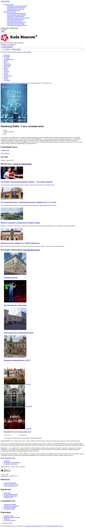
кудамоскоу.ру (5, 476)
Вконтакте (7, 461)
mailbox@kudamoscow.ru (11, 486)
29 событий (28, 406)
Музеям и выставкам (10, 507)
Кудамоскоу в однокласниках (12, 462)
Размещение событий (10, 504)
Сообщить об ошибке (10, 483)
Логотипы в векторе (10, 520)
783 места (28, 384)
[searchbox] (42, 31)
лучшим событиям (7, 47)
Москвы (21, 42)
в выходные (19, 52)
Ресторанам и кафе (9, 508)
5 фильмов (28, 428)
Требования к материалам (11, 506)
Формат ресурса (8, 497)
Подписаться (23, 435)
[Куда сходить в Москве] (19, 41)
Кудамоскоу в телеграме (11, 464)
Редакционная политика (11, 494)
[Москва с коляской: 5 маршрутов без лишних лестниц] (12, 219)
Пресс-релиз (7, 493)
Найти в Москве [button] (5, 1)
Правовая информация (10, 496)
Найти (2, 31)
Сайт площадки (5, 153)
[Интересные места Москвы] (14, 384)
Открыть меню (5, 28)
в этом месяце (27, 52)
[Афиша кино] (14, 428)
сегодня (9, 52)
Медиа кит (7, 518)
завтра (14, 52)
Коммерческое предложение (12, 517)
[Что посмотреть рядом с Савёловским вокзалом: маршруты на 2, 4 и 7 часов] (12, 199)
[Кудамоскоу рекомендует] (14, 406)
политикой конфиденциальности (53, 526)
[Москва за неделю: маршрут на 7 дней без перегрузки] (12, 240)
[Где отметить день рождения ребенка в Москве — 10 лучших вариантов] (12, 178)
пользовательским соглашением (34, 526)
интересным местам (8, 45)
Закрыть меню (14, 28)
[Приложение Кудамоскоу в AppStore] (6, 471)
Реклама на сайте (9, 516)
